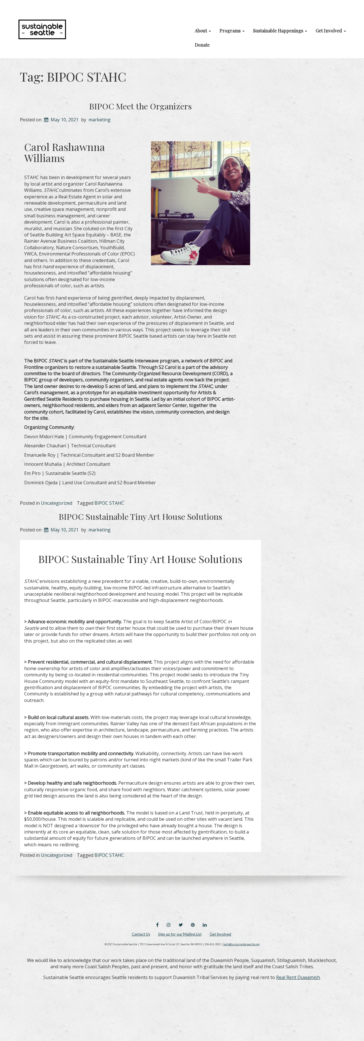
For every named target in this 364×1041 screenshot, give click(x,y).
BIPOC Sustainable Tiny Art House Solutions (140, 516)
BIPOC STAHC (109, 503)
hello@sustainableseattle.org (241, 944)
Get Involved (220, 934)
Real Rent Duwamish (298, 977)
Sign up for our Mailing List (180, 934)
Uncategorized (56, 503)
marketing (99, 120)
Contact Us (141, 934)
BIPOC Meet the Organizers (140, 106)
